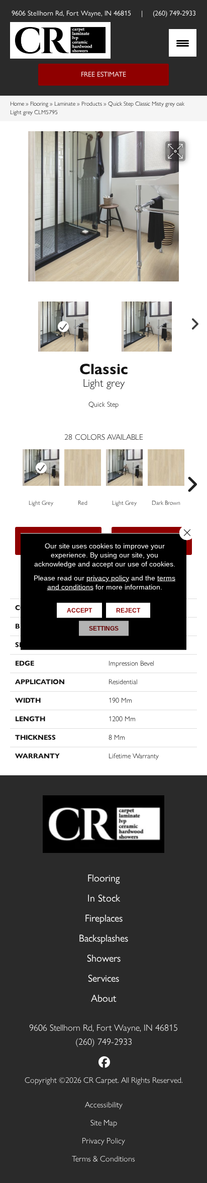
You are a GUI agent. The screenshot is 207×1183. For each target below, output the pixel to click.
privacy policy (107, 578)
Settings (104, 628)
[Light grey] (41, 467)
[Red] (83, 467)
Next (192, 322)
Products (91, 103)
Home (17, 103)
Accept (79, 610)
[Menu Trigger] (182, 43)
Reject (128, 610)
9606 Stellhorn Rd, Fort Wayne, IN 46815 (71, 13)
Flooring (39, 103)
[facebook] (104, 1062)
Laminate (64, 103)
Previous (15, 322)
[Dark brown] (166, 467)
